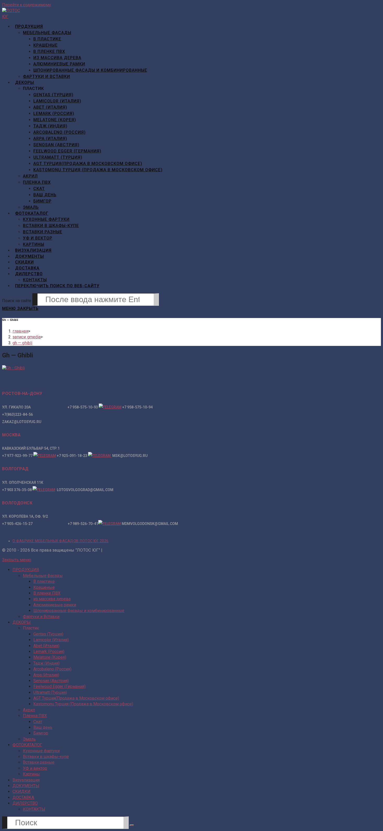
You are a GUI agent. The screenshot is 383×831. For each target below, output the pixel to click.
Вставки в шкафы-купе (46, 756)
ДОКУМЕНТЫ (26, 785)
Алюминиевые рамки (54, 604)
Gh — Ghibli (22, 342)
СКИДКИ (21, 791)
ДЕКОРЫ (22, 622)
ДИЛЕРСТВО (25, 803)
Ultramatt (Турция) (50, 692)
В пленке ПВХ (46, 593)
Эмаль (29, 739)
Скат (37, 721)
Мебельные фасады (43, 575)
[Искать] (132, 825)
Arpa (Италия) (46, 675)
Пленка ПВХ (35, 715)
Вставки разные (38, 762)
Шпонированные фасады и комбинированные (78, 610)
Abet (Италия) (46, 645)
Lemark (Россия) (48, 651)
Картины (31, 774)
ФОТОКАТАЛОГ (27, 744)
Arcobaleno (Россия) (52, 669)
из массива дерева (52, 598)
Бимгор (40, 733)
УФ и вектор (35, 768)
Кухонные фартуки (41, 750)
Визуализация (26, 780)
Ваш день (42, 727)
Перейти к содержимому (26, 4)
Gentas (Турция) (48, 634)
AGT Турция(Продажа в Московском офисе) (76, 698)
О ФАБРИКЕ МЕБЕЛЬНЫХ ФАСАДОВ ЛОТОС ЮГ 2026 (61, 541)
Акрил (29, 709)
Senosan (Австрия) (51, 680)
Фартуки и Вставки (41, 616)
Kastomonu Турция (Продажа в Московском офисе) (83, 703)
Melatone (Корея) (49, 657)
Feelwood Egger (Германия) (59, 686)
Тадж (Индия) (46, 663)
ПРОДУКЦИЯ (26, 569)
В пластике (44, 581)
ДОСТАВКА (23, 797)
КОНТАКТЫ (34, 809)
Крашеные (44, 587)
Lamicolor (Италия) (51, 639)
